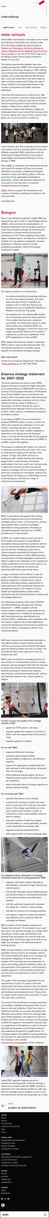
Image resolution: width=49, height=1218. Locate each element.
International (6, 1123)
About (3, 1117)
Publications (6, 1182)
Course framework (9, 1159)
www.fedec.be (7, 201)
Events (4, 1170)
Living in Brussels (8, 1146)
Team (3, 1190)
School (4, 1115)
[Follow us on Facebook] (2, 1199)
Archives (4, 1176)
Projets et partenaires (22, 1107)
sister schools (31, 27)
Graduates (5, 1193)
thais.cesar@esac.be (10, 364)
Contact (4, 1187)
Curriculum (5, 1154)
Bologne (44, 27)
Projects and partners (10, 1126)
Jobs (3, 1129)
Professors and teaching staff (13, 1165)
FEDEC (10, 158)
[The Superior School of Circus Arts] (6, 1215)
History (4, 1120)
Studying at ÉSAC (8, 1143)
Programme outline (9, 1162)
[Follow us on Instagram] (5, 1199)
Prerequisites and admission (13, 1140)
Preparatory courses (9, 1148)
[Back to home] (42, 2)
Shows (4, 1173)
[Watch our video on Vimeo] (8, 1199)
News (3, 1132)
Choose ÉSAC (6, 1137)
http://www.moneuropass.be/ (14, 1042)
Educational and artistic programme (16, 1157)
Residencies (6, 1179)
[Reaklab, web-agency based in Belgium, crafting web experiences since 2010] (3, 1205)
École (3, 6)
